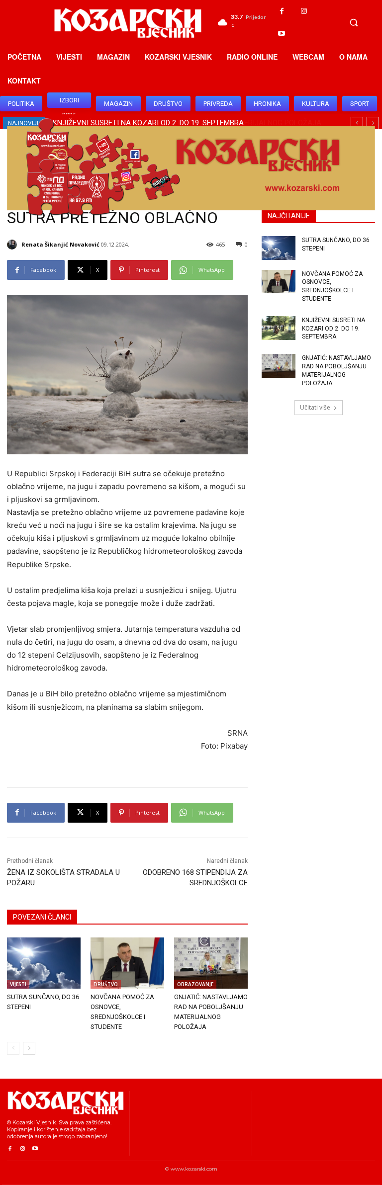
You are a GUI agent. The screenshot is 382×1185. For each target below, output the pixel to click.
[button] (354, 22)
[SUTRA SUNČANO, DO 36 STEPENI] (44, 963)
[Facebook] (281, 11)
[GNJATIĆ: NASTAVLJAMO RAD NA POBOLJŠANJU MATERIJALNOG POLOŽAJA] (211, 963)
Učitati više (315, 407)
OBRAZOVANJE (195, 984)
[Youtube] (281, 33)
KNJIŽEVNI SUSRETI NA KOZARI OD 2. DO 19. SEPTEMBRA (333, 328)
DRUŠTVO (106, 984)
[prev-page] (13, 1048)
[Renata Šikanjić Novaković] (13, 245)
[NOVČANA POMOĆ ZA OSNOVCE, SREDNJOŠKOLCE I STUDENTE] (127, 963)
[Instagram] (304, 11)
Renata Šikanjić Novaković (60, 244)
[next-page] (29, 1048)
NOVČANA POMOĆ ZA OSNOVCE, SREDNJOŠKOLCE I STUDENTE (332, 286)
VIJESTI (18, 984)
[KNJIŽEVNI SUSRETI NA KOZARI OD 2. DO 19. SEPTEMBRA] (278, 328)
